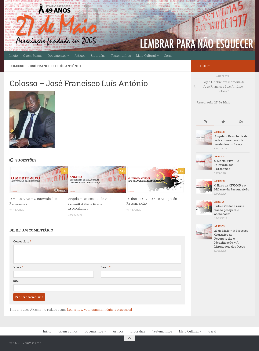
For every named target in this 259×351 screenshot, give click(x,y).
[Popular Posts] (223, 122)
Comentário (22, 241)
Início (13, 55)
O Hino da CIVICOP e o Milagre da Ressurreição (231, 187)
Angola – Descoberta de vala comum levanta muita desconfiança (89, 203)
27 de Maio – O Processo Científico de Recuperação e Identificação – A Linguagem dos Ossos (231, 238)
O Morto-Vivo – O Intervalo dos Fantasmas (226, 165)
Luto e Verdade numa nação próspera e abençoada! (229, 210)
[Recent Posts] (205, 122)
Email (105, 267)
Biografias (98, 55)
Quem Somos (32, 55)
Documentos (57, 55)
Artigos (80, 55)
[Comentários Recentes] (241, 122)
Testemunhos (121, 55)
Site (16, 281)
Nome (18, 267)
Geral (168, 55)
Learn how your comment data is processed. (100, 309)
